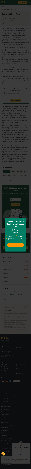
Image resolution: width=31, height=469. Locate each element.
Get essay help (15, 245)
